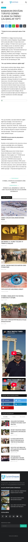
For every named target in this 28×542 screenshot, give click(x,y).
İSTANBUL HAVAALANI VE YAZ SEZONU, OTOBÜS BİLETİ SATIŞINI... (12, 296)
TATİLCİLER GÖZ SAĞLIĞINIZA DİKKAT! (12, 289)
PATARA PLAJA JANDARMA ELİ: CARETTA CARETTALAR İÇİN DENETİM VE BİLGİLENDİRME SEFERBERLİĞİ (14, 189)
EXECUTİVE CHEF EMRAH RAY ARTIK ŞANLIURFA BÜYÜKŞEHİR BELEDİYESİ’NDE (18, 449)
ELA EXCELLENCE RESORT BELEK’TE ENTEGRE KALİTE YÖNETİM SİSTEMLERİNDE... (18, 440)
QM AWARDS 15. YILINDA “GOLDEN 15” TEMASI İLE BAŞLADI (12, 242)
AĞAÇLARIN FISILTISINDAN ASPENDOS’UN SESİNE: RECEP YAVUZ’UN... (18, 423)
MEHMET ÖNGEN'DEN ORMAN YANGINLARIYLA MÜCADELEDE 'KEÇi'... (18, 431)
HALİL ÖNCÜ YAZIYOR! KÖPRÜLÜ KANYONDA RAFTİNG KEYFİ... (18, 505)
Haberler (4, 7)
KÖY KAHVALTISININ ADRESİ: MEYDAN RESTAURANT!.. (17, 498)
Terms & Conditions (13, 536)
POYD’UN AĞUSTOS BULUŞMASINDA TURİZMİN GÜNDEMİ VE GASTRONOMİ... (18, 458)
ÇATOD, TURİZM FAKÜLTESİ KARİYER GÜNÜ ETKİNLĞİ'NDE (13, 266)
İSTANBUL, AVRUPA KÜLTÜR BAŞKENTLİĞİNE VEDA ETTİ (14, 181)
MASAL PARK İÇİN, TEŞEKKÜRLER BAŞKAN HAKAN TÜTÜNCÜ (18, 491)
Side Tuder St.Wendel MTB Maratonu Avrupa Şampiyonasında (13, 320)
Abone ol (23, 526)
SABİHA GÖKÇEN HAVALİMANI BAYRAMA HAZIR (12, 218)
